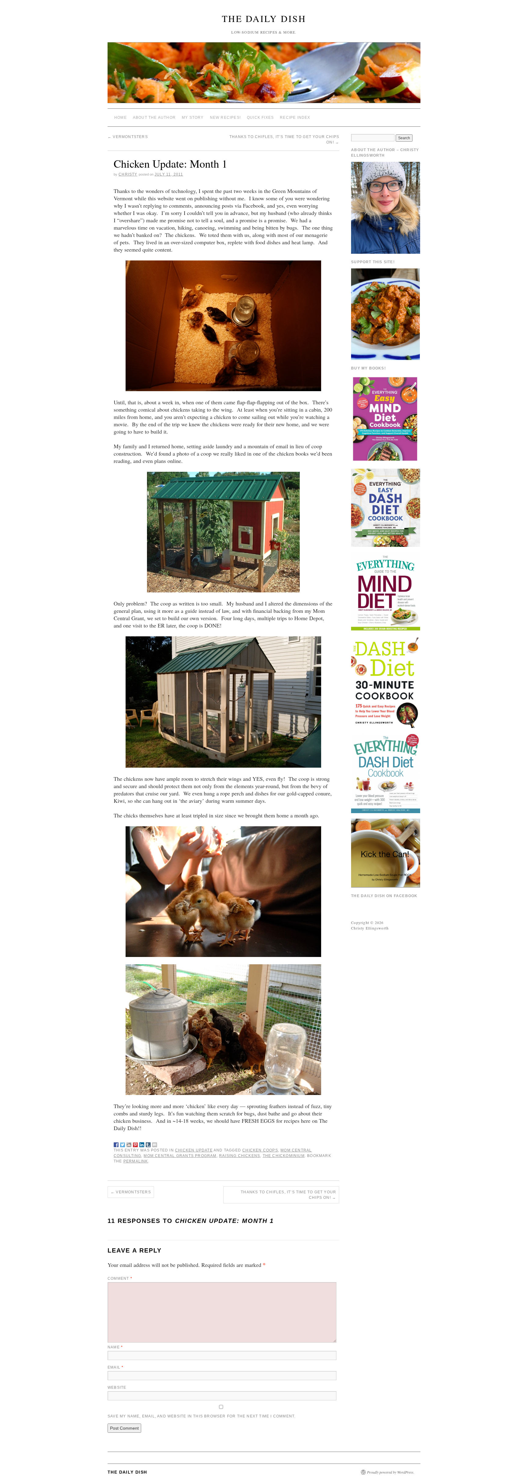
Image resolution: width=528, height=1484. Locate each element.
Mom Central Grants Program (180, 1156)
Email (115, 1367)
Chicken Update (194, 1150)
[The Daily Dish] (264, 75)
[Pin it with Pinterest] (135, 1143)
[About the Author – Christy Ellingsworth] (385, 207)
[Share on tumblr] (148, 1143)
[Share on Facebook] (116, 1143)
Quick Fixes (260, 117)
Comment (120, 1278)
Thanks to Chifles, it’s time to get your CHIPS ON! (288, 1195)
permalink (135, 1161)
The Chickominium (284, 1156)
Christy (128, 174)
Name (115, 1347)
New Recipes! (225, 117)
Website (117, 1387)
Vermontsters (128, 137)
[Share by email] (154, 1143)
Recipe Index (295, 117)
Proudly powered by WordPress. (390, 1472)
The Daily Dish (264, 18)
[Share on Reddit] (129, 1143)
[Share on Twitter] (122, 1143)
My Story (193, 117)
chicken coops (260, 1150)
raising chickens (239, 1156)
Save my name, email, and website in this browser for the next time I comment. (201, 1416)
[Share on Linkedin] (141, 1143)
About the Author (154, 117)
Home (120, 117)
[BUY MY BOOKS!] (385, 418)
